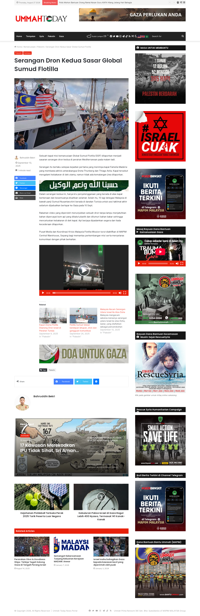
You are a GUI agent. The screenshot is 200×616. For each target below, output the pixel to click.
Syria (41, 36)
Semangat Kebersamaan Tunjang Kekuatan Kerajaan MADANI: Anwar (69, 558)
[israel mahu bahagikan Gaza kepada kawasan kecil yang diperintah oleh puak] (111, 546)
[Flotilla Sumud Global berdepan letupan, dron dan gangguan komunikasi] (83, 315)
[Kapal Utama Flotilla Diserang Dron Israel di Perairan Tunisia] (53, 315)
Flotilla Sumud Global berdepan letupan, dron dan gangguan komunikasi (83, 328)
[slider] (82, 293)
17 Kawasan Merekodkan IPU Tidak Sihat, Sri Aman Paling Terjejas (89, 2)
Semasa (27, 53)
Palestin (51, 36)
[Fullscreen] (124, 292)
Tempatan (30, 36)
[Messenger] (96, 382)
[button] (84, 270)
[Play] (43, 292)
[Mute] (120, 292)
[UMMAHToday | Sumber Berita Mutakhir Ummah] (41, 18)
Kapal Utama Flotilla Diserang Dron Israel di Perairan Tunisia (50, 328)
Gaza (61, 36)
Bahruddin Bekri (27, 157)
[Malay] (139, 36)
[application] (84, 270)
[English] (143, 36)
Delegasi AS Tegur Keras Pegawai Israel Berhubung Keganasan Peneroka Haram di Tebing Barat (49, 448)
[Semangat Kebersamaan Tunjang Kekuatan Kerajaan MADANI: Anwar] (71, 545)
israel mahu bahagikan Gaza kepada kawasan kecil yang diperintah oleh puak (108, 562)
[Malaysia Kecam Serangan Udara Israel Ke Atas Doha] (115, 321)
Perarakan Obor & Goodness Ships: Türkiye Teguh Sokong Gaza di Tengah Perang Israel (30, 562)
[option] (71, 447)
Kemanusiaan (30, 47)
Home (19, 36)
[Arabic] (147, 36)
